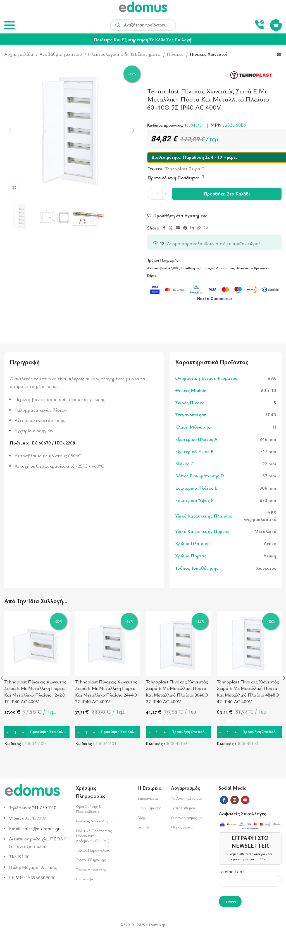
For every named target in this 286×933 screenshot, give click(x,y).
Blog (141, 817)
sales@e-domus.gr (41, 828)
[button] (37, 732)
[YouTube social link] (245, 800)
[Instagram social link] (234, 800)
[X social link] (170, 227)
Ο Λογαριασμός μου (187, 817)
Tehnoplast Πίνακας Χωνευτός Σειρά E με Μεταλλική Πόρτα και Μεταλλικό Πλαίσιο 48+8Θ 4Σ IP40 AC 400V (248, 691)
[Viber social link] (205, 227)
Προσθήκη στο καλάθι (227, 193)
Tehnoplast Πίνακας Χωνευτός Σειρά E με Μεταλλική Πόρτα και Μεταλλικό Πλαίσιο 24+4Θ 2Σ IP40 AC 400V (106, 691)
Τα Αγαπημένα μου (186, 798)
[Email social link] (178, 227)
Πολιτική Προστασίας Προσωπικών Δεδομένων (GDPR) (94, 835)
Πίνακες (176, 54)
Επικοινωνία (147, 798)
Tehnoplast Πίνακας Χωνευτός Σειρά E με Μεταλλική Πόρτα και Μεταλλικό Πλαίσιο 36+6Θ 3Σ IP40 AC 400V (177, 691)
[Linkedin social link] (192, 227)
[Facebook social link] (164, 227)
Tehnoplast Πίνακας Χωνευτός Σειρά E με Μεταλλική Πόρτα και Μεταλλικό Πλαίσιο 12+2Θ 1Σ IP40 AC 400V (35, 691)
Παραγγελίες (181, 827)
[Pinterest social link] (185, 227)
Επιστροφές (85, 878)
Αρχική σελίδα (19, 54)
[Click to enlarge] (14, 188)
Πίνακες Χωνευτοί (208, 54)
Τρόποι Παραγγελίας (93, 850)
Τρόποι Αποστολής (91, 869)
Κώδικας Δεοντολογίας (94, 820)
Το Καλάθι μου (183, 807)
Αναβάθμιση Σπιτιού (61, 54)
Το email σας (232, 871)
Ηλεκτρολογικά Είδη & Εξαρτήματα (125, 54)
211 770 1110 (44, 807)
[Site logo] (143, 7)
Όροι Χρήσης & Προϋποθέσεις (88, 809)
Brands (143, 827)
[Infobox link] (259, 25)
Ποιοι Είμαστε (149, 807)
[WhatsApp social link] (199, 227)
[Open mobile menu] (9, 25)
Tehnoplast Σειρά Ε (184, 168)
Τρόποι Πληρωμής (91, 859)
